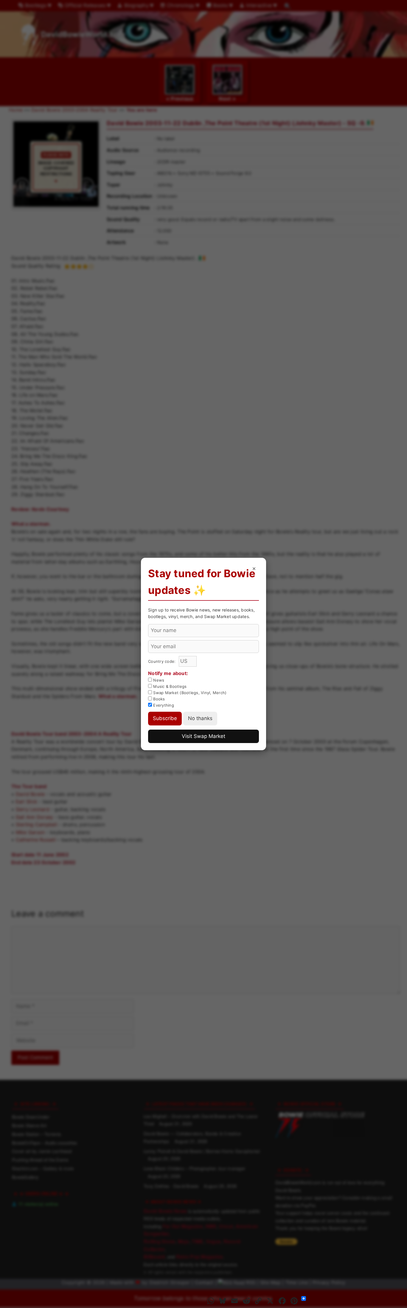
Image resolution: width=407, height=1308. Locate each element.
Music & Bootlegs (169, 686)
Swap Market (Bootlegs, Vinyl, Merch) (189, 692)
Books (158, 699)
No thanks (200, 718)
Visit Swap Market (203, 736)
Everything (163, 705)
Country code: (162, 661)
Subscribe (165, 718)
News (158, 680)
